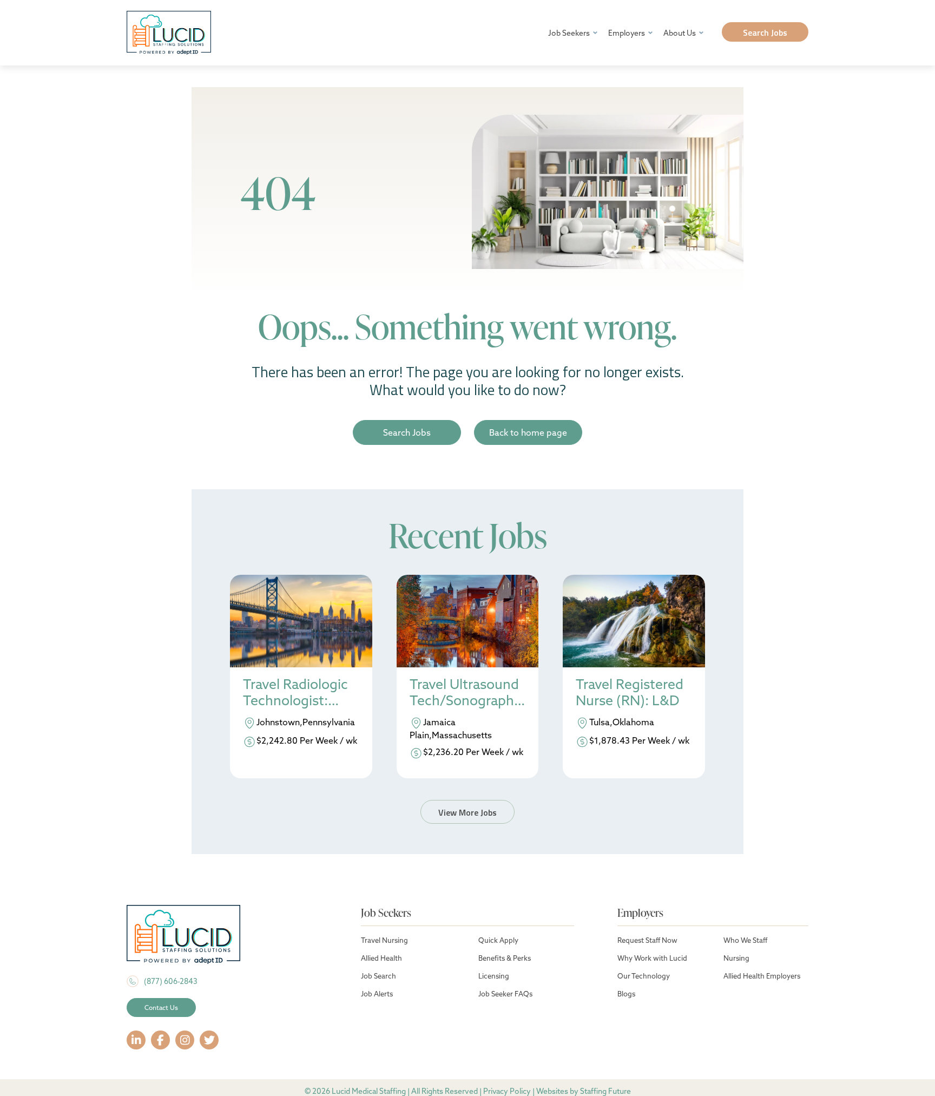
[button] (765, 32)
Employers (626, 33)
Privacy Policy (507, 1091)
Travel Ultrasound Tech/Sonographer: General (466, 693)
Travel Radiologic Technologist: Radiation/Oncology (298, 693)
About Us (679, 33)
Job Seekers (569, 33)
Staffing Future (605, 1091)
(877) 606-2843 (170, 981)
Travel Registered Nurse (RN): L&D (629, 692)
